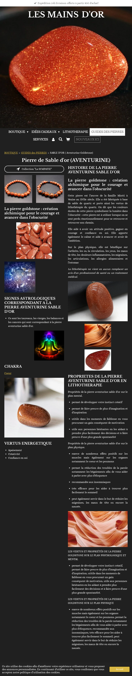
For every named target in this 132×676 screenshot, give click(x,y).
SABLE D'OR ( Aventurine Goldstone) (71, 152)
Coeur (7, 373)
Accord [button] (119, 669)
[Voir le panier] (67, 139)
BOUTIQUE (11, 152)
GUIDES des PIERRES (34, 152)
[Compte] (53, 139)
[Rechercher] (60, 139)
